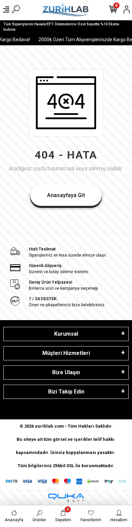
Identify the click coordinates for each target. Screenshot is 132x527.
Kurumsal (66, 334)
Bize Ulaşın (66, 372)
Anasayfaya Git (66, 195)
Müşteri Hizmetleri (66, 353)
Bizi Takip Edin (66, 391)
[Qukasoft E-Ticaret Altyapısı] (66, 498)
